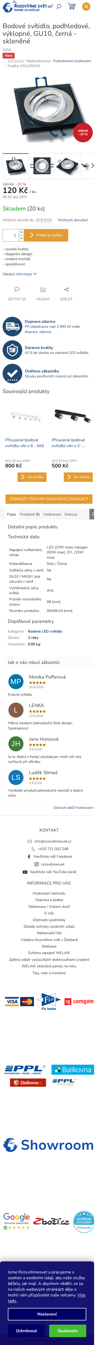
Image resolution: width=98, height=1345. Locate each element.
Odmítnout (26, 1331)
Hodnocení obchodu (49, 893)
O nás (49, 913)
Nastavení (47, 1314)
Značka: (23, 65)
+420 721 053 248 (53, 848)
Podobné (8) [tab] (30, 514)
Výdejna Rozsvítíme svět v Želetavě (49, 939)
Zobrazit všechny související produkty (49, 498)
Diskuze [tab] (71, 514)
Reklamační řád (49, 933)
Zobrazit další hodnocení (73, 807)
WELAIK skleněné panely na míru (49, 966)
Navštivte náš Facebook (53, 856)
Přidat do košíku (49, 235)
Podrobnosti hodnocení (72, 61)
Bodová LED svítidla (45, 631)
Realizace (49, 946)
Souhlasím (68, 1331)
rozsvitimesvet (53, 864)
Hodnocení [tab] (52, 514)
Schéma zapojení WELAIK (49, 952)
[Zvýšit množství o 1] (21, 232)
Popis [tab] (11, 514)
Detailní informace (17, 274)
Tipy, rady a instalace (49, 972)
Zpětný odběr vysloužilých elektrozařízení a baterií (49, 959)
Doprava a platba (49, 899)
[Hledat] (59, 6)
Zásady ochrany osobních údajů (49, 926)
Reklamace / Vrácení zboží (49, 906)
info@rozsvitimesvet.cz (52, 841)
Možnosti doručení (73, 220)
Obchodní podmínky (49, 919)
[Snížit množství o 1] (21, 238)
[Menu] (86, 6)
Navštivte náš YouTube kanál (53, 871)
